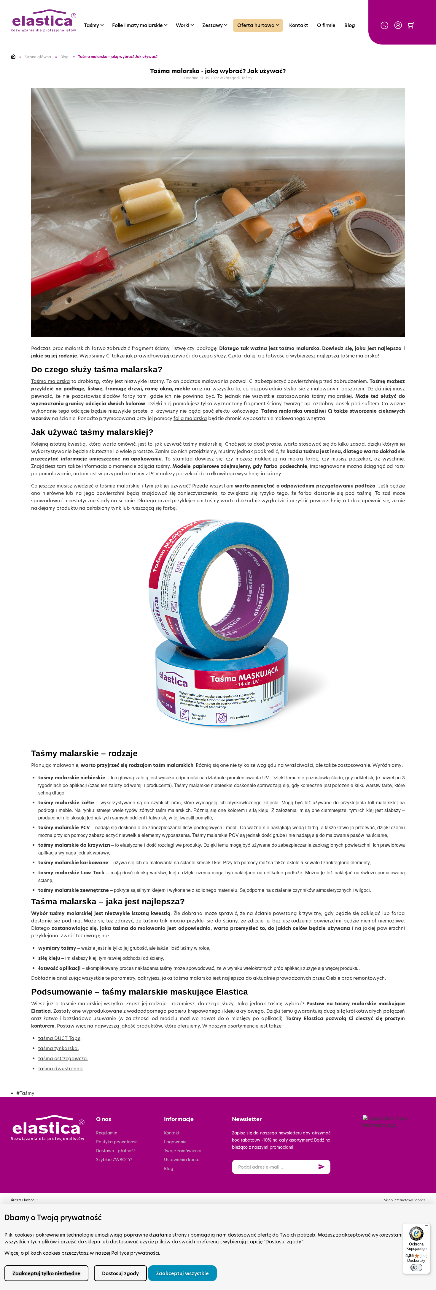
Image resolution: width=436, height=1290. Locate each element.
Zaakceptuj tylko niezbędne (46, 1273)
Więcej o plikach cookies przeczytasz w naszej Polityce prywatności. (82, 1253)
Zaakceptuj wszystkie (182, 1273)
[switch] (416, 1267)
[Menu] (426, 1226)
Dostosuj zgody (120, 1273)
